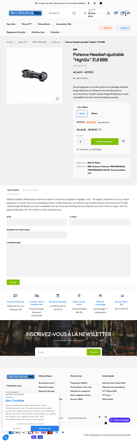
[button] (125, 13)
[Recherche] (74, 13)
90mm (82, 113)
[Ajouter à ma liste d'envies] (123, 141)
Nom (9, 217)
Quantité (80, 136)
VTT (89, 173)
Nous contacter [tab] (30, 189)
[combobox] (62, 13)
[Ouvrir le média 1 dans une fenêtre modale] (34, 76)
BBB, (90, 166)
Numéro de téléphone (18, 230)
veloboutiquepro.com (95, 435)
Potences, (96, 166)
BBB (75, 49)
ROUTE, (106, 170)
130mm (94, 113)
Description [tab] (13, 189)
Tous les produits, (118, 170)
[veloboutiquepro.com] (21, 378)
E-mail (74, 217)
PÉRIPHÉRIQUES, (117, 166)
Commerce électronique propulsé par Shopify (116, 435)
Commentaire (14, 242)
